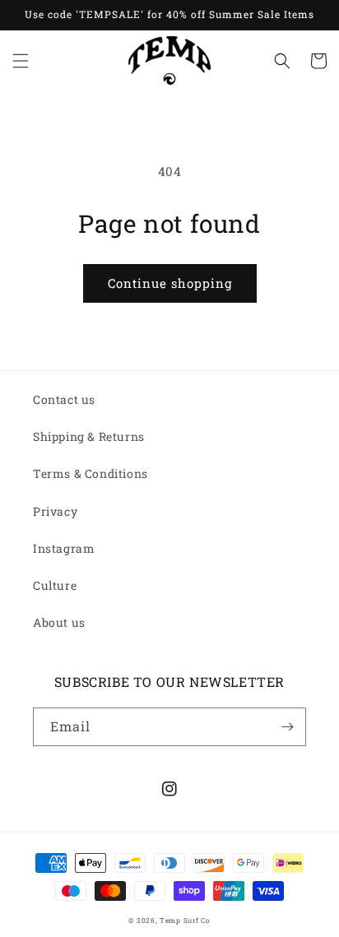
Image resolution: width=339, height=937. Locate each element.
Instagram (64, 548)
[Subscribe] (287, 726)
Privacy (55, 511)
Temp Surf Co (185, 920)
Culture (55, 585)
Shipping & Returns (89, 436)
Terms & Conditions (90, 473)
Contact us (64, 399)
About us (59, 622)
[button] (20, 61)
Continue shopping (170, 283)
